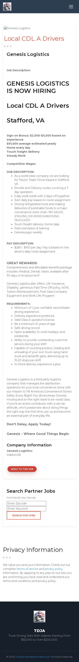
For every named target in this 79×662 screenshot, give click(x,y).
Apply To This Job (22, 469)
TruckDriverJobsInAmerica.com (33, 656)
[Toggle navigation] (71, 6)
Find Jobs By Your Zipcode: (21, 497)
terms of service (27, 569)
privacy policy (54, 569)
